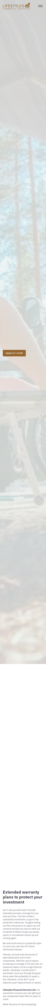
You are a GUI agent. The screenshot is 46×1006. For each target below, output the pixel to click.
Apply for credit (14, 353)
